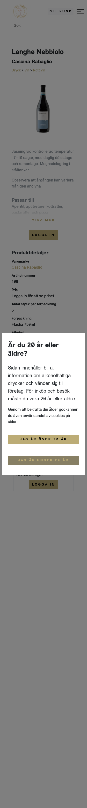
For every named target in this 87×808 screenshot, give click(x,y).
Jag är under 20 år (43, 460)
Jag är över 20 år (43, 439)
